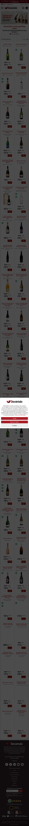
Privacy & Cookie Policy (20, 415)
